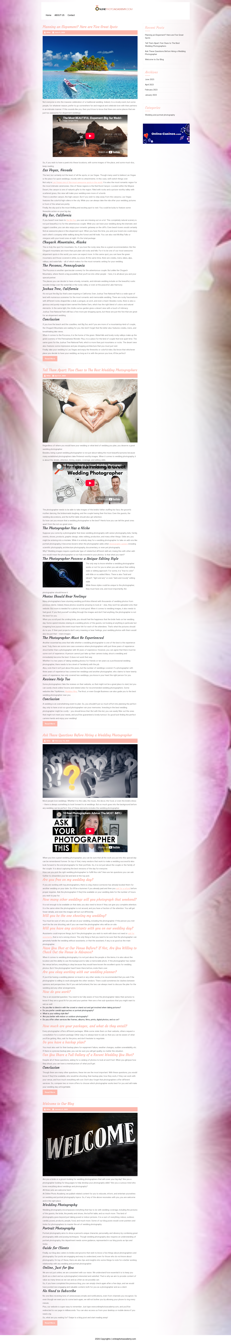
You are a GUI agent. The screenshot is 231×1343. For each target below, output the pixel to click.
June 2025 (149, 79)
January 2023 (151, 95)
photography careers (118, 544)
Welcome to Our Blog (154, 59)
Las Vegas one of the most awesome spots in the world (77, 182)
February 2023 (151, 90)
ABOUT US (59, 15)
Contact (71, 15)
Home (48, 15)
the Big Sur (71, 220)
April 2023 (149, 84)
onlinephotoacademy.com (124, 1339)
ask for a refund (123, 888)
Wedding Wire (71, 691)
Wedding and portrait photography (160, 115)
